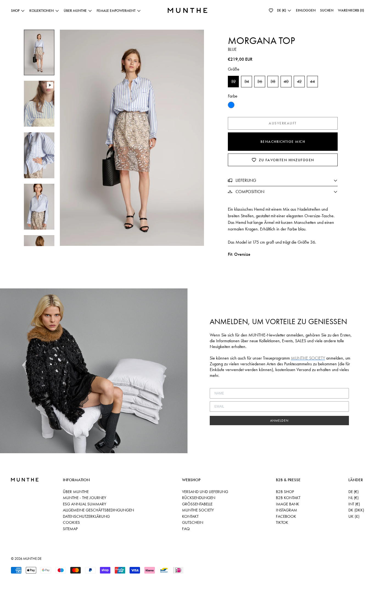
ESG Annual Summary (84, 504)
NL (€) (353, 497)
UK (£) (353, 516)
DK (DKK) (356, 510)
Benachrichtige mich (283, 141)
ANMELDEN (279, 420)
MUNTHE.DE (32, 558)
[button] (271, 10)
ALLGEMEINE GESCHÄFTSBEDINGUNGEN (98, 510)
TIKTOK (282, 522)
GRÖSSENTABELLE (197, 504)
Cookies (71, 522)
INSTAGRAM (286, 510)
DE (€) (353, 491)
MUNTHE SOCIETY (198, 510)
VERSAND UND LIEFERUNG (205, 491)
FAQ (186, 528)
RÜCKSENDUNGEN (198, 497)
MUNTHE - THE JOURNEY (84, 497)
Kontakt (190, 516)
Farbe (232, 96)
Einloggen (306, 10)
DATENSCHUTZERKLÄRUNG (86, 516)
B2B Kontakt (288, 497)
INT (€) (354, 504)
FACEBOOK (286, 516)
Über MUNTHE (76, 491)
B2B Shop (285, 491)
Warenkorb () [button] (351, 10)
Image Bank (287, 504)
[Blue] (231, 105)
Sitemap (70, 528)
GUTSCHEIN (192, 522)
